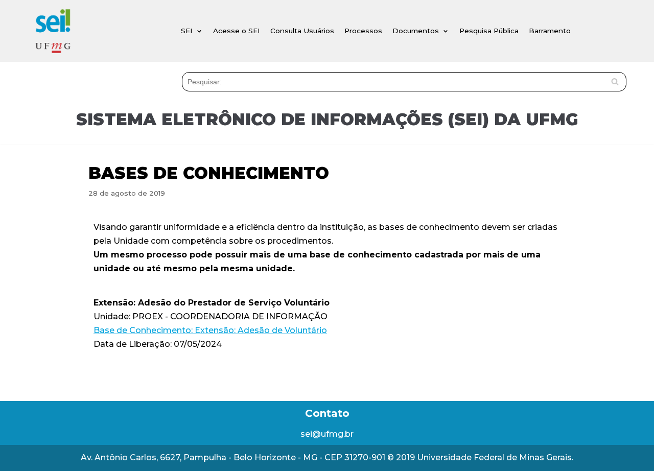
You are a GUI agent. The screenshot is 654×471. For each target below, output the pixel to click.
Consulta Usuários (302, 31)
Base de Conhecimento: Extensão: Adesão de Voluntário (210, 330)
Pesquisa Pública (489, 31)
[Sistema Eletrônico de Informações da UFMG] (52, 31)
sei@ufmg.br (327, 434)
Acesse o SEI (236, 31)
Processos (363, 31)
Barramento (550, 31)
